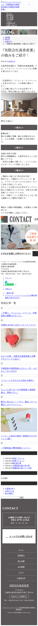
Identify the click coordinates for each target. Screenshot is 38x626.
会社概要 (10, 19)
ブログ (9, 21)
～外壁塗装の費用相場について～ (16, 448)
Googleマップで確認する (19, 596)
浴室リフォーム (18, 458)
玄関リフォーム (18, 461)
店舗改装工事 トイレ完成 (22, 468)
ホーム (9, 13)
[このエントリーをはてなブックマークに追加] (6, 282)
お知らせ (11, 61)
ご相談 (17, 213)
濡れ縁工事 (17, 463)
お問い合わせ (11, 25)
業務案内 (10, 15)
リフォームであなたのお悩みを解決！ (18, 380)
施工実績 (10, 17)
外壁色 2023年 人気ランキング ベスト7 (18, 325)
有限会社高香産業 (19, 585)
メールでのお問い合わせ (21, 536)
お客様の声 (10, 23)
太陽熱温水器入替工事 (21, 466)
